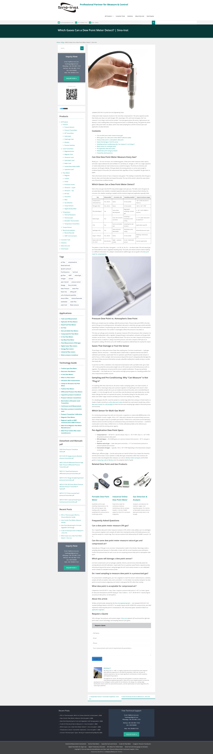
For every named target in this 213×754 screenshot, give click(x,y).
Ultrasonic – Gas (69, 190)
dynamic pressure (66, 269)
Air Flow (63, 328)
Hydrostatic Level (69, 160)
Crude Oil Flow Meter (125, 744)
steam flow (75, 288)
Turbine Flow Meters (67, 389)
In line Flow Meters (67, 337)
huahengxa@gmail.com (66, 22)
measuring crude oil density (105, 460)
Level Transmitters (68, 149)
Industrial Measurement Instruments (75, 744)
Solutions (130, 16)
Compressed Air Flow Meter (69, 334)
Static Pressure (65, 288)
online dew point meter (115, 402)
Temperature (66, 212)
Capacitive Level (69, 169)
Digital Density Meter (70, 209)
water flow (73, 301)
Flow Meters (66, 173)
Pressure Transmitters (70, 130)
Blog (62, 42)
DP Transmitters (69, 133)
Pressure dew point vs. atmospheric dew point (110, 140)
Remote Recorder (69, 233)
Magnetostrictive (69, 151)
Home (58, 42)
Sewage (63, 285)
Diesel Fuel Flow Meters (68, 325)
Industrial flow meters (68, 352)
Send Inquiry (150, 16)
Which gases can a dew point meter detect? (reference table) (114, 137)
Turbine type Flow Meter (69, 368)
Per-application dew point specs (106, 148)
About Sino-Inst (139, 16)
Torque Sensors (68, 205)
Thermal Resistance (70, 215)
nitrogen (63, 278)
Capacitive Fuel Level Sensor (109, 744)
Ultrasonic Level (69, 157)
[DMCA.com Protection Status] (63, 109)
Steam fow (64, 292)
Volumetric (67, 196)
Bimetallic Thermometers (71, 221)
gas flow (63, 275)
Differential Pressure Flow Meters (71, 392)
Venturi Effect (64, 298)
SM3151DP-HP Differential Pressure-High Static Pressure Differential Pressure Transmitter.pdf (71, 465)
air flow (63, 262)
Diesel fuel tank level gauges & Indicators (136, 747)
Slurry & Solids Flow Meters (69, 331)
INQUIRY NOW (130, 734)
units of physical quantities (68, 295)
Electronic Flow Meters (68, 371)
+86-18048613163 (82, 22)
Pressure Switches (69, 145)
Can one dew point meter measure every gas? (110, 135)
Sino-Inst (124, 618)
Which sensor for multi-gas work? (106, 146)
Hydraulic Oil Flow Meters (69, 322)
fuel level (75, 272)
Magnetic (67, 175)
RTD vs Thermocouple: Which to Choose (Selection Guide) (77, 715)
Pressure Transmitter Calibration (71, 414)
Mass (65, 199)
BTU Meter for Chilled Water (115, 747)
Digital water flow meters (69, 346)
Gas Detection (68, 203)
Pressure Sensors (69, 127)
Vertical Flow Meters (93, 744)
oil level (71, 278)
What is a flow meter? (68, 377)
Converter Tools (120, 16)
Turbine (66, 178)
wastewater (64, 301)
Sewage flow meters (67, 349)
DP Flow (66, 193)
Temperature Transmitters (71, 224)
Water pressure (74, 305)
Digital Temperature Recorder (97, 747)
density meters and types (133, 458)
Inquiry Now (71, 78)
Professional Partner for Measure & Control (104, 4)
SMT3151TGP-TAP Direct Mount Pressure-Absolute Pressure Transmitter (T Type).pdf (71, 487)
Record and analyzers (69, 230)
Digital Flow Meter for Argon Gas (77, 747)
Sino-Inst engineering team (122, 603)
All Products (108, 16)
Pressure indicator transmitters (71, 398)
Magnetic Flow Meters (68, 417)
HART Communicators (70, 236)
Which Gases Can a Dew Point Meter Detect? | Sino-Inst (76, 727)
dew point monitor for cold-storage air (103, 404)
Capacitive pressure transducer (71, 395)
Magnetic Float (68, 154)
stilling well (73, 292)
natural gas (78, 275)
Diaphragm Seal (69, 139)
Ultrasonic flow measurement (70, 380)
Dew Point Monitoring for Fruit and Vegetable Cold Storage (77, 721)
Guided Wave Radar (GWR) (72, 166)
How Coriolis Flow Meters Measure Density (72, 718)
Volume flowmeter (76, 298)
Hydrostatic (67, 136)
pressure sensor (76, 282)
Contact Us (97, 659)
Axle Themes (118, 751)
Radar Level (67, 163)
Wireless (66, 142)
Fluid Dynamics (65, 272)
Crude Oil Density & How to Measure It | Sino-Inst (135, 696)
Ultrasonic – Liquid (69, 187)
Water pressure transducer (69, 355)
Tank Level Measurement (69, 319)
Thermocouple (68, 218)
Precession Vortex (69, 184)
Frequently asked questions (105, 153)
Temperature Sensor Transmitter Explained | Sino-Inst (104, 698)
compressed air (72, 262)
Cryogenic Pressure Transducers (142, 744)
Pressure (65, 124)
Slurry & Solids (72, 285)
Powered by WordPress (97, 751)
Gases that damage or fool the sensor (107, 142)
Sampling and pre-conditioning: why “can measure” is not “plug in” (116, 144)
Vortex (66, 181)
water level (64, 305)
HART (70, 275)
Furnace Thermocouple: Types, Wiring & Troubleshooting (77, 732)
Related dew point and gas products (107, 151)
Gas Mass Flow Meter (67, 340)
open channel (65, 282)
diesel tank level (65, 265)
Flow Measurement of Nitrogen (71, 343)
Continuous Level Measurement (71, 406)
